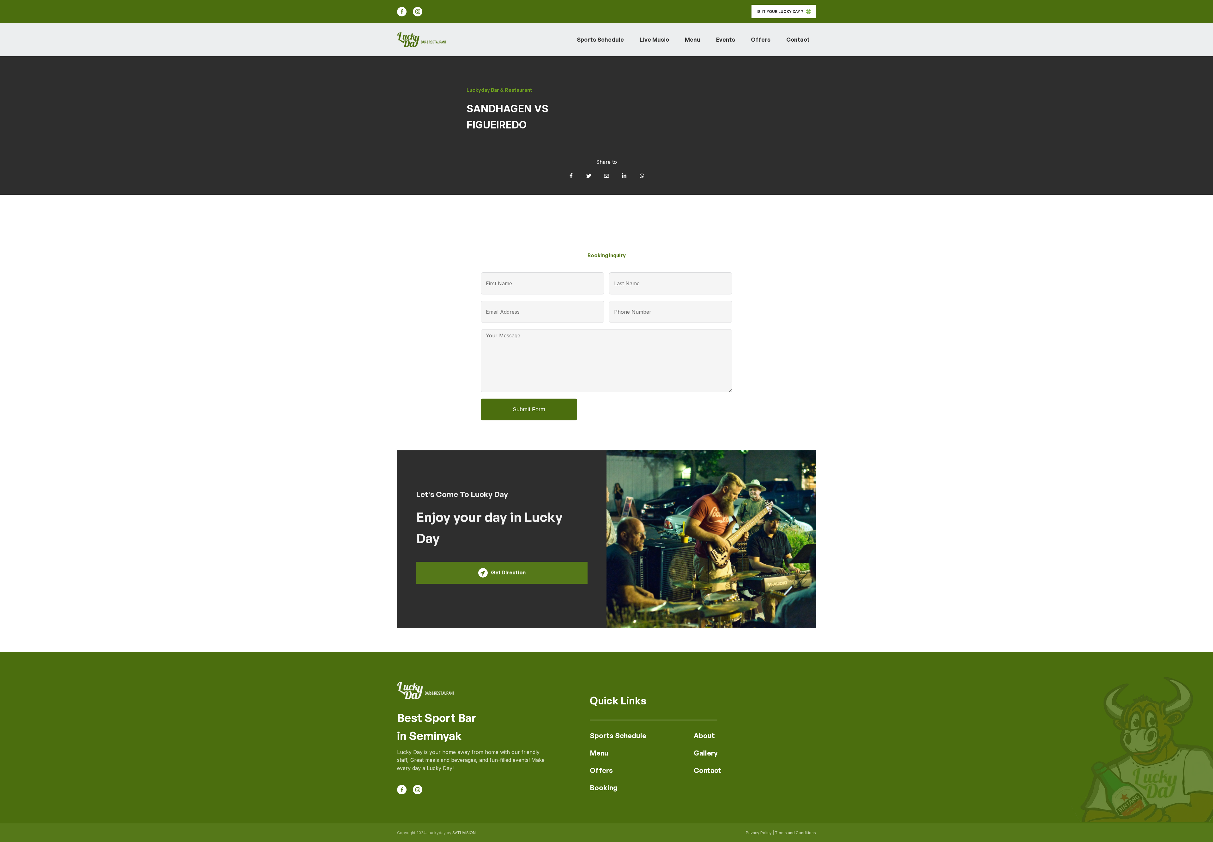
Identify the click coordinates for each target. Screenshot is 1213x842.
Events (725, 39)
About (704, 735)
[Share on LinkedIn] (624, 175)
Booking (604, 787)
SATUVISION (464, 832)
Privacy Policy (759, 832)
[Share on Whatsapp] (642, 175)
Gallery (706, 753)
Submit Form (529, 409)
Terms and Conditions (795, 832)
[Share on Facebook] (571, 175)
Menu (692, 39)
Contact (798, 39)
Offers (760, 39)
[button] (783, 11)
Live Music (654, 39)
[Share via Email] (606, 175)
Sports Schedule (600, 39)
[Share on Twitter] (588, 175)
